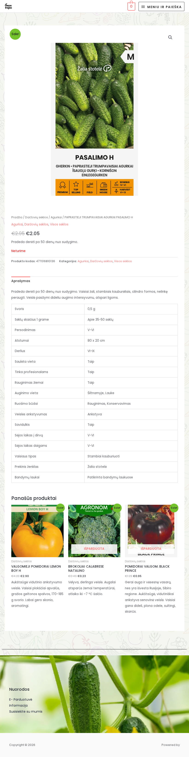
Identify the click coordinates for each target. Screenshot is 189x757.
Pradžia (16, 217)
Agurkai (56, 217)
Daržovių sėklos (36, 217)
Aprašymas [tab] (20, 281)
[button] (170, 37)
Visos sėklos (59, 224)
